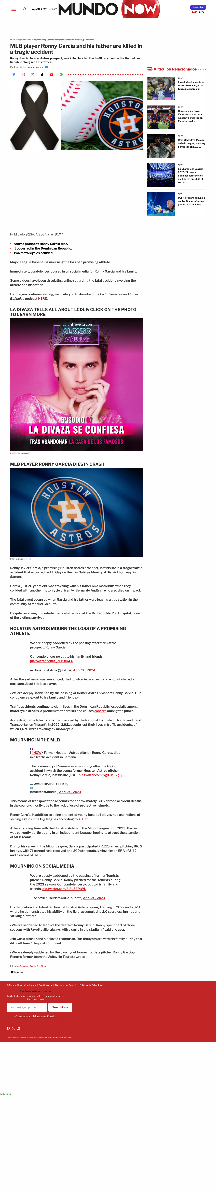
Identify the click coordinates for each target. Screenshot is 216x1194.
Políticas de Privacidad (91, 985)
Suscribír (198, 7)
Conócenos (30, 985)
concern (100, 711)
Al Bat (83, 819)
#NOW (37, 753)
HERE (42, 299)
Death (33, 966)
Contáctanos (45, 985)
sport (180, 78)
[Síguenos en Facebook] (8, 1028)
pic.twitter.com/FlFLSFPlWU (64, 889)
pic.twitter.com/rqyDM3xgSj (101, 775)
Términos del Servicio (66, 985)
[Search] (24, 9)
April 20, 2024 (84, 670)
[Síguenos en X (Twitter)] (13, 1028)
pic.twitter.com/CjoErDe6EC (51, 661)
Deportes (21, 39)
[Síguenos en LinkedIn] (18, 1028)
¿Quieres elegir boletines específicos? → (35, 1016)
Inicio (12, 39)
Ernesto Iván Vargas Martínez (29, 67)
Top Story (41, 966)
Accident (24, 966)
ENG (201, 11)
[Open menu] (14, 9)
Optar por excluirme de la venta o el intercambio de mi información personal (39, 1037)
